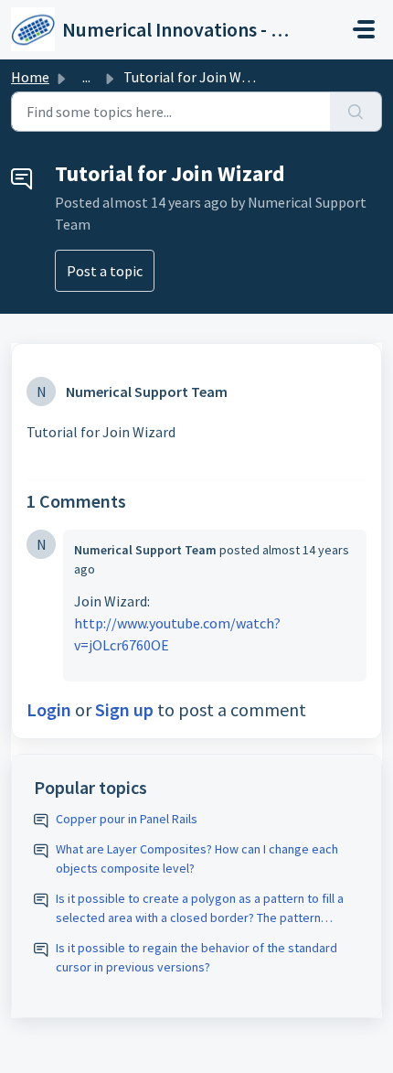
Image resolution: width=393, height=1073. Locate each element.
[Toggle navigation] (363, 29)
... (86, 77)
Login (49, 709)
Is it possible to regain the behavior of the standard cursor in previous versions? (196, 957)
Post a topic (105, 271)
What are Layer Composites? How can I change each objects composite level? (197, 858)
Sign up (124, 709)
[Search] (356, 111)
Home (30, 77)
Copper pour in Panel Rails (126, 818)
